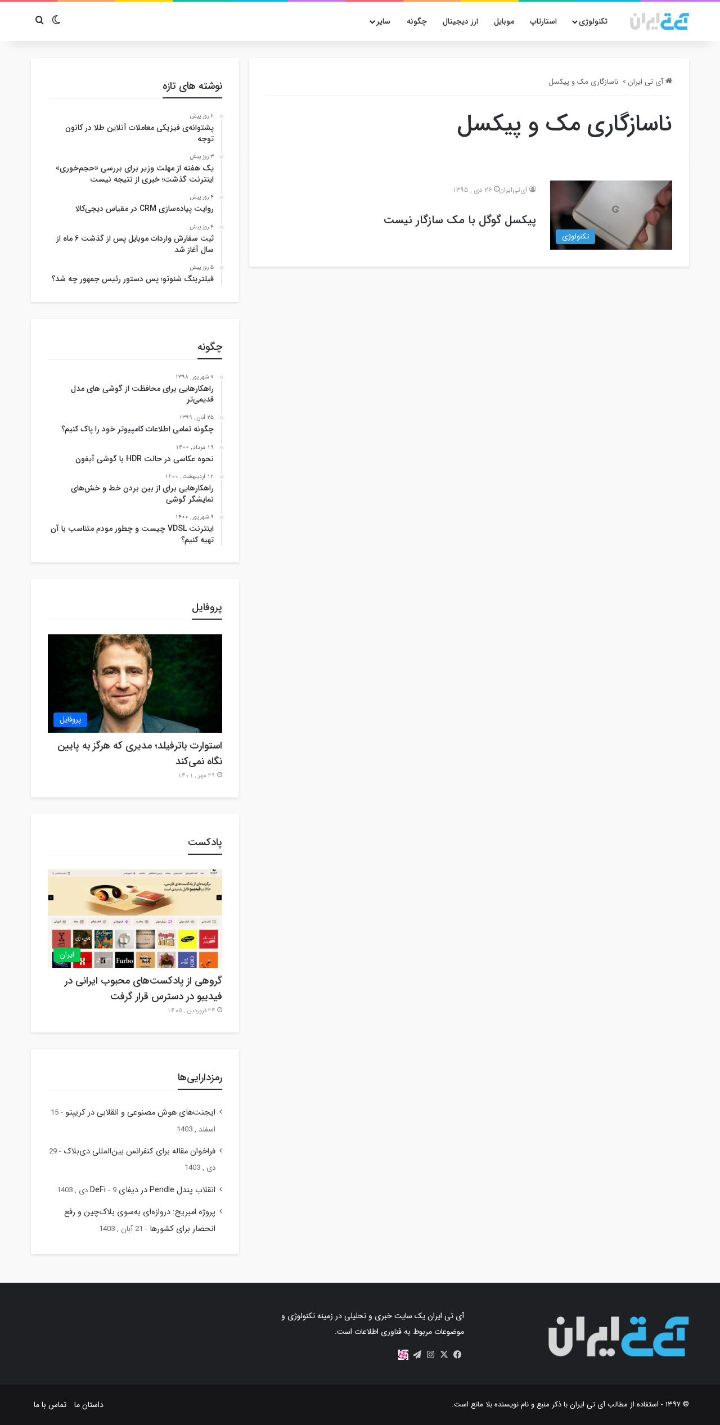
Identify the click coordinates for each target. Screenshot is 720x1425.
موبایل (504, 21)
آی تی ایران (646, 82)
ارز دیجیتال (460, 21)
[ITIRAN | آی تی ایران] (659, 21)
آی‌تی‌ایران (513, 189)
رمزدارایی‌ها (200, 1077)
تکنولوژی (593, 21)
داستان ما (89, 1405)
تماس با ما (50, 1405)
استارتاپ (543, 21)
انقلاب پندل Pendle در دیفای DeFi (152, 1190)
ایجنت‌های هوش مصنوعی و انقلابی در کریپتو (140, 1112)
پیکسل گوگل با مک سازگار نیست (460, 220)
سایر (383, 21)
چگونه (417, 21)
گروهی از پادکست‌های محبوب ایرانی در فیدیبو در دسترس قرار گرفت (143, 988)
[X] (444, 1354)
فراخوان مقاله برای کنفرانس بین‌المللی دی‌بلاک (139, 1151)
